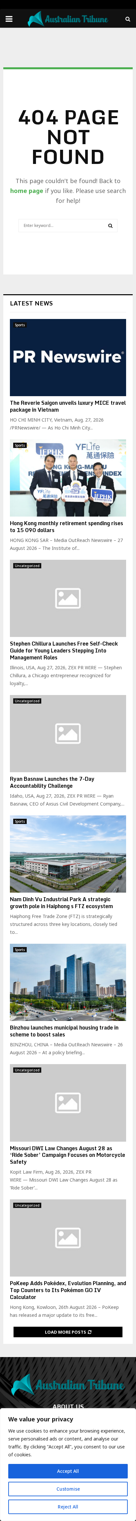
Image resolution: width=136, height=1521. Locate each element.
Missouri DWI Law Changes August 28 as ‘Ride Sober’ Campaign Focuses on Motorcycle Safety (67, 1155)
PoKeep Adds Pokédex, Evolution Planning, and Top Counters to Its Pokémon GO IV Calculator (68, 1290)
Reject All (68, 1507)
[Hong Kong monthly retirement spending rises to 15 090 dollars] (68, 478)
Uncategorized (27, 565)
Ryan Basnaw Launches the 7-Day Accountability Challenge (52, 782)
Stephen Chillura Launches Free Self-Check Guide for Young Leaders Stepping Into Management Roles (64, 650)
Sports (20, 325)
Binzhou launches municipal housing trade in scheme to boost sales (64, 1031)
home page (26, 191)
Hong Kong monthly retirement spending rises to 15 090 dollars (66, 526)
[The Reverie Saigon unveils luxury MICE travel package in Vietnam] (68, 357)
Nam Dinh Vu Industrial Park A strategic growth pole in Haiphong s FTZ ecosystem (61, 902)
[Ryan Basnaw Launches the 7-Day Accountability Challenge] (68, 734)
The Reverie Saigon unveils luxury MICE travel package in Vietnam (68, 406)
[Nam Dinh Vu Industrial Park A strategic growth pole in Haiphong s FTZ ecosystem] (68, 854)
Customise (68, 1489)
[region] (68, 1464)
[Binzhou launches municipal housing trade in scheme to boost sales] (68, 982)
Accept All (68, 1471)
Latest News (31, 303)
